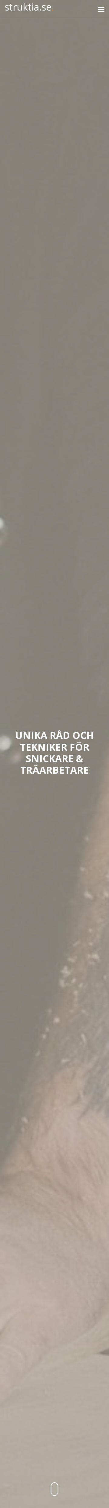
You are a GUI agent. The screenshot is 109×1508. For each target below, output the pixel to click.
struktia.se (29, 6)
